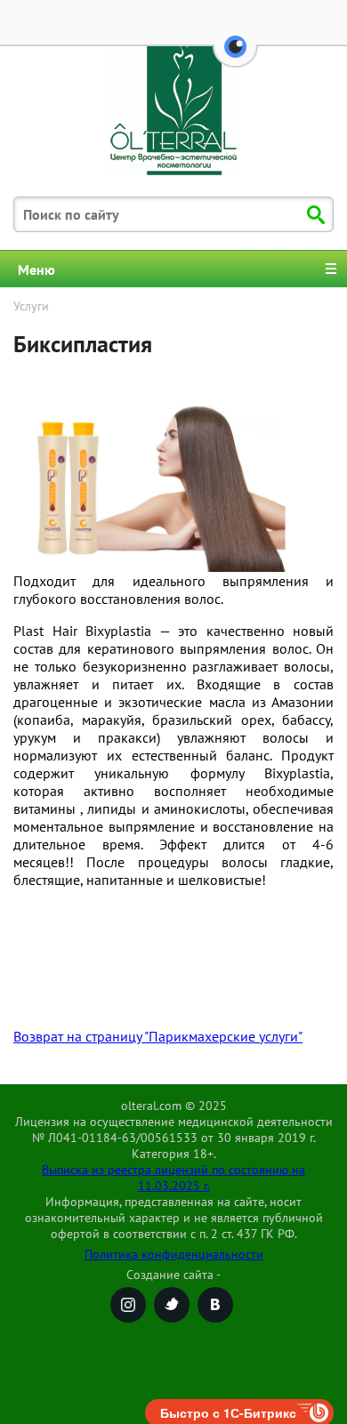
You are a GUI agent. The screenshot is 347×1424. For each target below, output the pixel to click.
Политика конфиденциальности (174, 1254)
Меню (36, 269)
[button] (235, 57)
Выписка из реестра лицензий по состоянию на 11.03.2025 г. (173, 1178)
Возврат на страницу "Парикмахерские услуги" (158, 1036)
